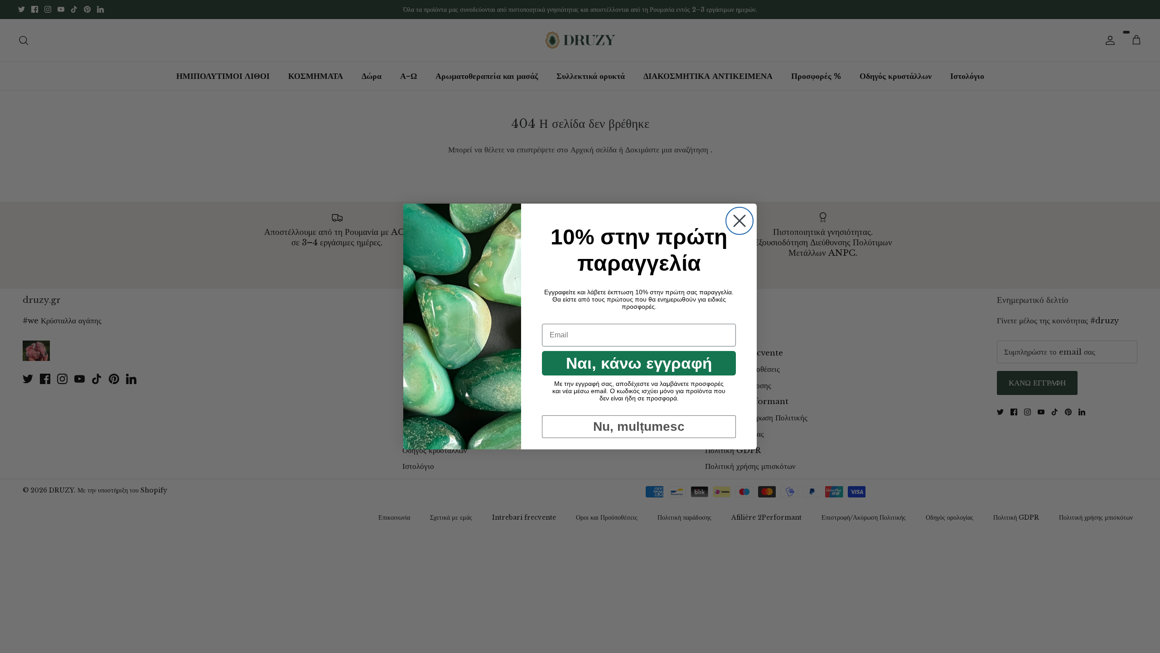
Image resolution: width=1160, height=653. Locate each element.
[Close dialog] (739, 220)
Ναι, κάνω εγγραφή (639, 363)
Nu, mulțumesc (639, 426)
